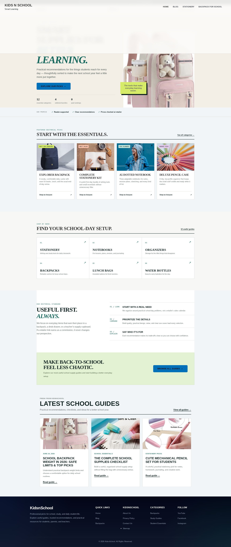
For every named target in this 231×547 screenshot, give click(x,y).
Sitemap (126, 528)
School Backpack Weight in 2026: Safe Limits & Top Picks (60, 461)
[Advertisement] (115, 33)
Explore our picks (53, 86)
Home (166, 7)
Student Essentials (158, 523)
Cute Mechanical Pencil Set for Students (167, 459)
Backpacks (100, 523)
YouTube (181, 513)
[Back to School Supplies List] (158, 77)
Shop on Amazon (55, 195)
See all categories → (185, 135)
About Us (127, 513)
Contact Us (127, 523)
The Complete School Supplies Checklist (113, 459)
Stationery (188, 7)
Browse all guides (170, 368)
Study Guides (156, 518)
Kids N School (18, 5)
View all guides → (182, 410)
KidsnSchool (41, 508)
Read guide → (50, 482)
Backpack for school (210, 7)
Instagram (182, 523)
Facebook (182, 518)
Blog (175, 7)
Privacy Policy (128, 518)
